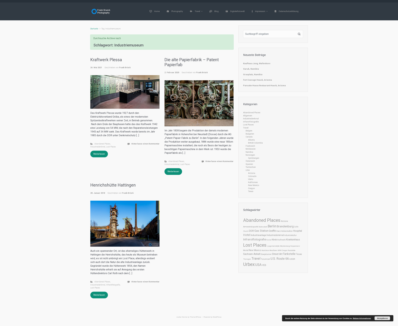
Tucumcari (265, 259)
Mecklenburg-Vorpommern (290, 246)
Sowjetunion (266, 254)
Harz (278, 231)
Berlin (272, 226)
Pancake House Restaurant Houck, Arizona (264, 85)
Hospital (297, 230)
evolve (179, 317)
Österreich (250, 161)
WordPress (217, 317)
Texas (250, 191)
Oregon (251, 188)
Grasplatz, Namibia (252, 74)
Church (245, 231)
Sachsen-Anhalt (251, 254)
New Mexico (253, 185)
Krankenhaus (293, 239)
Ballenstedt (263, 227)
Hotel (246, 235)
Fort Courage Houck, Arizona (257, 80)
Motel (245, 250)
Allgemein (247, 115)
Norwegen (250, 155)
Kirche (268, 240)
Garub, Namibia (251, 69)
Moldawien (251, 149)
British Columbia (255, 143)
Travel (245, 128)
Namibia (249, 152)
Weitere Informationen (362, 318)
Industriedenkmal (97, 147)
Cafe (296, 227)
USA (248, 170)
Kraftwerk (281, 240)
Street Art (277, 254)
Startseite (94, 28)
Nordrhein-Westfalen (269, 250)
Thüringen (247, 259)
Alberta (251, 140)
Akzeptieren (382, 318)
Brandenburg (285, 226)
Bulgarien (250, 134)
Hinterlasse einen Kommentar (145, 144)
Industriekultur (290, 235)
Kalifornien (253, 182)
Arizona (251, 173)
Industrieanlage (258, 235)
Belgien (249, 131)
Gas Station (261, 230)
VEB (264, 265)
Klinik (274, 239)
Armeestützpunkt (250, 227)
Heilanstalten (287, 231)
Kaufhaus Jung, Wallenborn (256, 63)
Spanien (249, 164)
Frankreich (250, 146)
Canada (249, 137)
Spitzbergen (253, 158)
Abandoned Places (102, 144)
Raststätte (291, 250)
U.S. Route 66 (280, 258)
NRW (279, 250)
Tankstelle (289, 253)
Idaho (250, 179)
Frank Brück (125, 67)
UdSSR (292, 259)
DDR (251, 230)
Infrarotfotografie (113, 285)
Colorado (252, 176)
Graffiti (272, 230)
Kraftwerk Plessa (106, 59)
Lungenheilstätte (273, 246)
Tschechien (251, 167)
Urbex (249, 264)
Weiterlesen (99, 154)
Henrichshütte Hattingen (113, 185)
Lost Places (111, 147)
